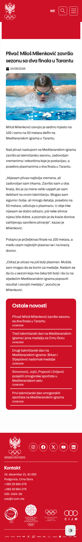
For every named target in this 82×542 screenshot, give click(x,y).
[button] (73, 11)
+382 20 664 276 (15, 489)
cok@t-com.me (14, 498)
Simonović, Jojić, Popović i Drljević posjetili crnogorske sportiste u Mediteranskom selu (38, 376)
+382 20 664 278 (15, 484)
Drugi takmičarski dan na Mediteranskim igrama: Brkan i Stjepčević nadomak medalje (35, 355)
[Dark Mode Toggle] (70, 530)
